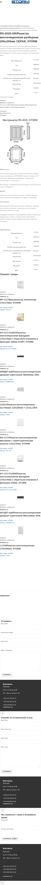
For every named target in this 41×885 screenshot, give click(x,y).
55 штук (35, 78)
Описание (3, 111)
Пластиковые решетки (12, 28)
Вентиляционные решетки (16, 105)
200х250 (36, 69)
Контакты (3, 607)
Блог (1, 606)
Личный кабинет (5, 609)
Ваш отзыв (4, 747)
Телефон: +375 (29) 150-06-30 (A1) (14, 573)
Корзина (2, 611)
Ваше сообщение (6, 650)
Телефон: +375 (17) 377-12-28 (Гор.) (15, 582)
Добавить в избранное (7, 102)
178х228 (36, 73)
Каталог (7, 26)
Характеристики (5, 113)
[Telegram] (6, 98)
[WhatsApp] (4, 98)
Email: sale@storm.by (10, 587)
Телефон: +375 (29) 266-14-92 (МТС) (15, 579)
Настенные (37, 83)
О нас (2, 604)
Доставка (3, 613)
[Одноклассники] (3, 98)
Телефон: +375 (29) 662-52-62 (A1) (14, 570)
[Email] (1, 98)
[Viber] (7, 98)
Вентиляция (14, 26)
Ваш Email (4, 641)
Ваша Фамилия (6, 729)
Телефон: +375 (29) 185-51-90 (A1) (14, 576)
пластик (36, 88)
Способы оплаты (5, 615)
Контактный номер (7, 632)
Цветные (36, 64)
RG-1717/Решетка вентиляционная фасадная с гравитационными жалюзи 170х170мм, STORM (18, 440)
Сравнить (3, 100)
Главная (2, 26)
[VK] (5, 98)
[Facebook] (0, 98)
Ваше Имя (4, 623)
